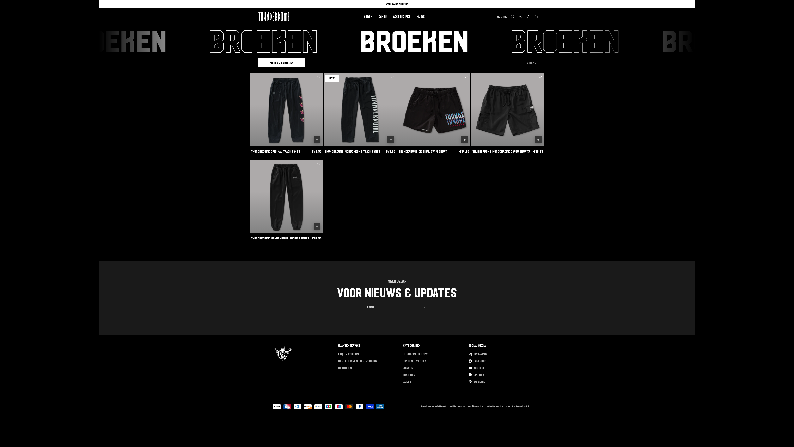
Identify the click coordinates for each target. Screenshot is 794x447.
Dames (383, 16)
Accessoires (402, 16)
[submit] (424, 307)
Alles (407, 382)
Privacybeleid (457, 406)
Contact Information (517, 406)
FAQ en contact (348, 354)
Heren (368, 16)
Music (421, 16)
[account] (520, 16)
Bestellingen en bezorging (357, 361)
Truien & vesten (414, 361)
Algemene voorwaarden (433, 406)
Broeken (409, 375)
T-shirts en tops (415, 354)
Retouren (345, 368)
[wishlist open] (528, 16)
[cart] (536, 16)
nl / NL (502, 17)
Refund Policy (475, 406)
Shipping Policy (495, 406)
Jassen (408, 368)
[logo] (274, 16)
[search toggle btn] (513, 16)
